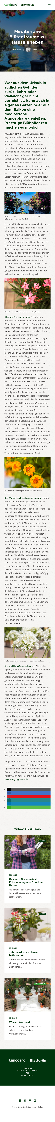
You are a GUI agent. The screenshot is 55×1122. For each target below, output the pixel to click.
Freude (42, 841)
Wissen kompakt (19, 1022)
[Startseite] (27, 1060)
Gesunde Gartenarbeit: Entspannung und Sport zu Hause (26, 882)
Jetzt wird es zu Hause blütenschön (23, 953)
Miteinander (40, 984)
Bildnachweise (27, 1075)
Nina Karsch (38, 49)
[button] (9, 789)
